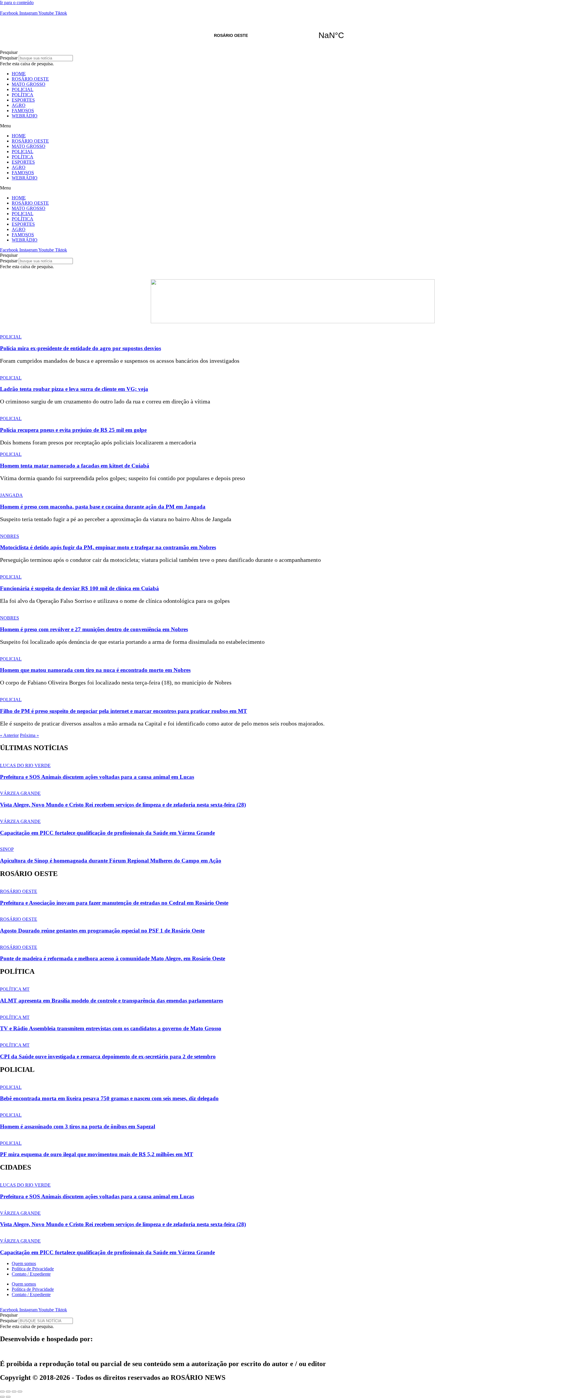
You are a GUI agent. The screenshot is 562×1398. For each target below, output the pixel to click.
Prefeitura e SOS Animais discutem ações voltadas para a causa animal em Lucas (97, 777)
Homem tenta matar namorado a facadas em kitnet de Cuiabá (74, 466)
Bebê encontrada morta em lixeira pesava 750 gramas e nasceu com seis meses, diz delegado (109, 1098)
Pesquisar (9, 57)
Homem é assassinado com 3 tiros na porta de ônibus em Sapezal (77, 1126)
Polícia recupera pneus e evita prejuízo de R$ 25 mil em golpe (73, 430)
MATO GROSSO (28, 84)
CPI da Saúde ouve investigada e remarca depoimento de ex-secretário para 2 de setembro (108, 1056)
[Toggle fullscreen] (14, 1391)
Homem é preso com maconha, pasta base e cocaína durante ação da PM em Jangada (102, 507)
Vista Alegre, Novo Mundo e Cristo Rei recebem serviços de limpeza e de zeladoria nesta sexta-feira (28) (123, 805)
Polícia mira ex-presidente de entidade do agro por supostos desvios (80, 348)
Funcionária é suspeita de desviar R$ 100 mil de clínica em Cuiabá (79, 588)
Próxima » (29, 735)
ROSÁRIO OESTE (281, 35)
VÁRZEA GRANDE (20, 793)
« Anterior (9, 735)
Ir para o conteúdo (17, 2)
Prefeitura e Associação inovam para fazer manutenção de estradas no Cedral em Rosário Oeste (114, 903)
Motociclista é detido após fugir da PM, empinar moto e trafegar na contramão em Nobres (108, 547)
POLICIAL (22, 89)
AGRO (18, 105)
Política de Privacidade (33, 1268)
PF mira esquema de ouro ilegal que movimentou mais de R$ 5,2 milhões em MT (96, 1154)
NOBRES (9, 536)
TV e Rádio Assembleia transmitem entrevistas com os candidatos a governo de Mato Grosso (110, 1028)
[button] (281, 52)
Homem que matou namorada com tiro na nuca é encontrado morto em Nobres (95, 670)
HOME (19, 73)
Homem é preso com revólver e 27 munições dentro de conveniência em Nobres (94, 629)
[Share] (8, 1391)
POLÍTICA (22, 94)
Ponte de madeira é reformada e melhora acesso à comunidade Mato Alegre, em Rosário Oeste (112, 958)
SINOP (7, 849)
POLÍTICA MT (15, 989)
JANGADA (11, 495)
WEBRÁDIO (24, 115)
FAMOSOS (23, 110)
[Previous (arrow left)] (2, 1397)
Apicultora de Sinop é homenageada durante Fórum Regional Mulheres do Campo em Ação (110, 861)
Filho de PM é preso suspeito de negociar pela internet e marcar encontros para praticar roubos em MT (123, 711)
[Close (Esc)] (2, 1391)
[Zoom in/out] (20, 1391)
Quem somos (24, 1263)
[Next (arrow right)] (8, 1397)
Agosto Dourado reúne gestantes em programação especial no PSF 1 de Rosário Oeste (102, 931)
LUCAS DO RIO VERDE (25, 765)
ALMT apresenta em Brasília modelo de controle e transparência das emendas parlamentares (111, 1000)
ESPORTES (23, 99)
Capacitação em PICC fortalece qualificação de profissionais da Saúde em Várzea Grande (107, 833)
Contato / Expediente (31, 1274)
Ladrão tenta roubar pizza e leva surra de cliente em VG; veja (74, 389)
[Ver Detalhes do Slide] (293, 321)
